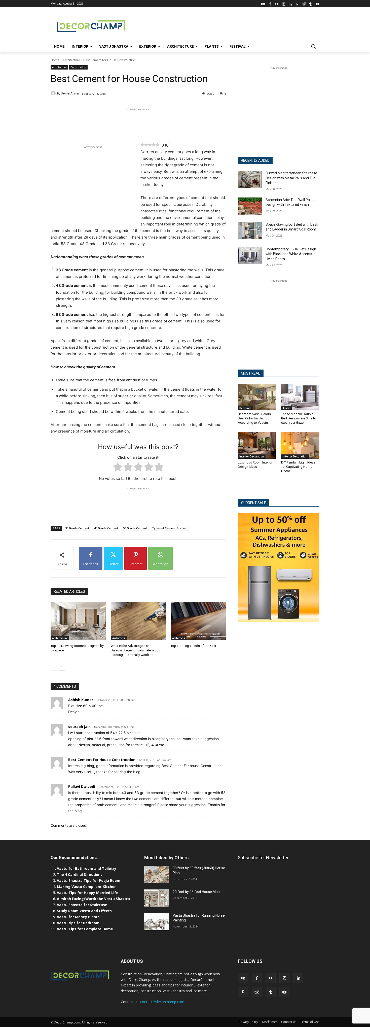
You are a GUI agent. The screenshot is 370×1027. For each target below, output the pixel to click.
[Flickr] (277, 3)
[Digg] (263, 3)
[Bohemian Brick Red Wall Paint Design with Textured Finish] (250, 206)
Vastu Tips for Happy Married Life (87, 892)
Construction (78, 67)
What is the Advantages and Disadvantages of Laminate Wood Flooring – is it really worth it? (136, 650)
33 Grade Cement (77, 528)
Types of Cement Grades (169, 528)
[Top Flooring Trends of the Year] (198, 621)
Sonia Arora (70, 93)
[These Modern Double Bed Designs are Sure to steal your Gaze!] (300, 397)
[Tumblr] (310, 3)
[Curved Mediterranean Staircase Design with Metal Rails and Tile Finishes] (250, 179)
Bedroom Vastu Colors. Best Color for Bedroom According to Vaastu (255, 418)
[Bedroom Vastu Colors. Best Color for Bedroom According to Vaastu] (257, 397)
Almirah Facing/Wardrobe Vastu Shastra (93, 898)
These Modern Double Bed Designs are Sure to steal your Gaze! (298, 418)
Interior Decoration (251, 456)
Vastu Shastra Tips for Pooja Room (88, 880)
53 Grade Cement (135, 528)
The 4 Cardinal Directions (79, 874)
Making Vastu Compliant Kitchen (87, 886)
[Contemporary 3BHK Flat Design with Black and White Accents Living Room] (250, 255)
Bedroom (245, 408)
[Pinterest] (297, 3)
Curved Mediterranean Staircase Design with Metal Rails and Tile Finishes (291, 178)
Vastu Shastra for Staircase (82, 904)
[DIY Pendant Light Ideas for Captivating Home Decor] (300, 445)
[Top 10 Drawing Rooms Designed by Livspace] (78, 621)
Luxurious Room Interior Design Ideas (255, 464)
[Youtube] (317, 3)
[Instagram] (283, 3)
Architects (118, 638)
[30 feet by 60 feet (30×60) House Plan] (156, 874)
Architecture (71, 60)
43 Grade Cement (106, 528)
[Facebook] (270, 3)
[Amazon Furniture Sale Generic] (278, 567)
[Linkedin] (290, 3)
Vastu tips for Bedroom (78, 922)
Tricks (286, 408)
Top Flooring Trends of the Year (193, 646)
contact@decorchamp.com (162, 1001)
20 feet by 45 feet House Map (196, 892)
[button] (313, 46)
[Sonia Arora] (54, 93)
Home (55, 60)
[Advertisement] (222, 25)
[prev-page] (54, 667)
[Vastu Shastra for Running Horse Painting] (156, 921)
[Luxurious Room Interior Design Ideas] (257, 445)
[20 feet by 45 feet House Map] (156, 898)
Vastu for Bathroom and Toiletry (87, 868)
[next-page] (62, 667)
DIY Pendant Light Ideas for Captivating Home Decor (298, 466)
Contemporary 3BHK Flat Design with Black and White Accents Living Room (291, 254)
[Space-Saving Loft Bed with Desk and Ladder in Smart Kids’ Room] (250, 230)
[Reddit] (304, 3)
